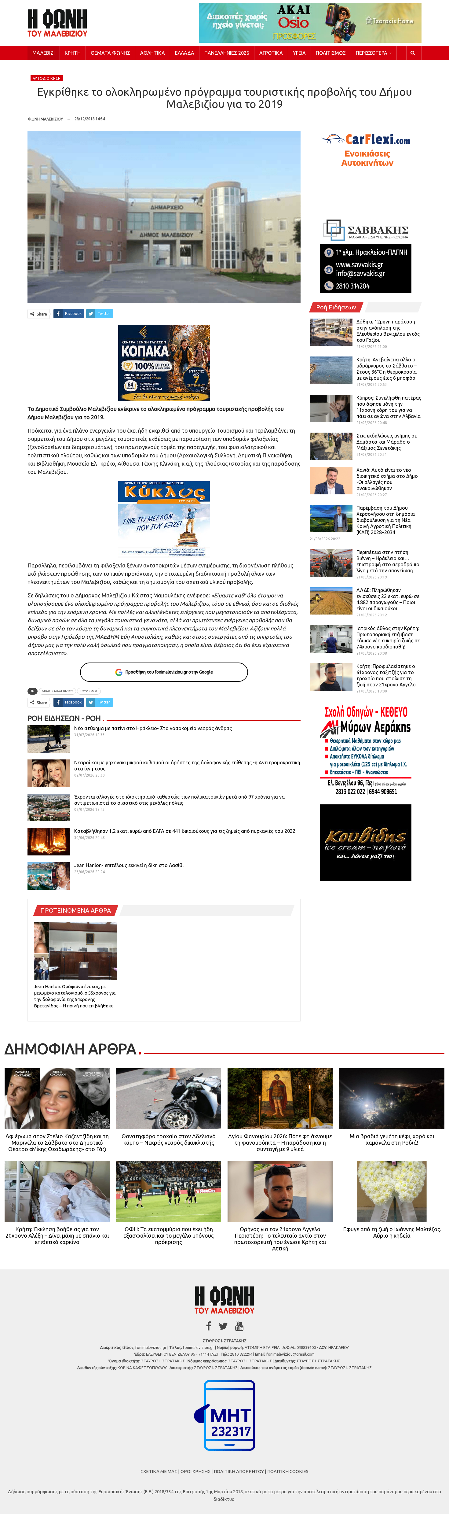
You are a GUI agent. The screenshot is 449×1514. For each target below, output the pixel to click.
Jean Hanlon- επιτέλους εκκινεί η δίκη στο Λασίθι (129, 865)
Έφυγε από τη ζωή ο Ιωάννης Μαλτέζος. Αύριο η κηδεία (392, 1232)
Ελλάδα (184, 53)
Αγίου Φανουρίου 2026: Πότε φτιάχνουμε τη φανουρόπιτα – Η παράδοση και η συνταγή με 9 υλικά (280, 1142)
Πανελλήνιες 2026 (226, 53)
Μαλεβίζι (43, 53)
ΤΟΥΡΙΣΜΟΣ (89, 691)
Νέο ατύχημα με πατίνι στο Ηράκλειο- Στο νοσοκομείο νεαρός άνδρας (153, 728)
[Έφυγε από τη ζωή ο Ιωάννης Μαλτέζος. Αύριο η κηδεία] (391, 1191)
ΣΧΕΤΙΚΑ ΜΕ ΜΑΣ (159, 1471)
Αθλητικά (152, 53)
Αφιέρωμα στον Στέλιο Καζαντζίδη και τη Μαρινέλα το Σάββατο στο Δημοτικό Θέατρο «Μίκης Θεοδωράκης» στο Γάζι (57, 1142)
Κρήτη (73, 53)
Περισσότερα (371, 53)
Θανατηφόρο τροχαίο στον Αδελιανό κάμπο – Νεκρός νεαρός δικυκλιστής (169, 1139)
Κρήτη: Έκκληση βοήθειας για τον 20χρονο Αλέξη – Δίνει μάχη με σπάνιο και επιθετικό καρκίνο (57, 1235)
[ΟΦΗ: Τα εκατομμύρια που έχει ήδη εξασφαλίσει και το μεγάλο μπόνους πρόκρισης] (168, 1191)
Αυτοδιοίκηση (47, 78)
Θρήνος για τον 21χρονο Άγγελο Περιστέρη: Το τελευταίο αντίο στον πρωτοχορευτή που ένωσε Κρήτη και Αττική (280, 1238)
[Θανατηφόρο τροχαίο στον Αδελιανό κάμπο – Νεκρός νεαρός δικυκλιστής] (168, 1098)
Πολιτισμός (331, 53)
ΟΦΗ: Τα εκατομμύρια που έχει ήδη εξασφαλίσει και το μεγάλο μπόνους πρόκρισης (168, 1235)
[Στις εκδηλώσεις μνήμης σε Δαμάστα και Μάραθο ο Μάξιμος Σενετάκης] (331, 446)
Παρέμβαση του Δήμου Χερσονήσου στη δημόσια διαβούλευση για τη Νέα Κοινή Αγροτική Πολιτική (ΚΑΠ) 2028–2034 (385, 520)
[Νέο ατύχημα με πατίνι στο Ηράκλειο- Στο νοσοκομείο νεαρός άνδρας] (48, 739)
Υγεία (299, 53)
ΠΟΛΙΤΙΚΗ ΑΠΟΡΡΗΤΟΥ (239, 1471)
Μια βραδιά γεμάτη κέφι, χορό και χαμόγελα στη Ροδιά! (392, 1139)
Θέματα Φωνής (110, 53)
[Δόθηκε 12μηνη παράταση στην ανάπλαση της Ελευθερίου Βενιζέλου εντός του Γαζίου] (331, 332)
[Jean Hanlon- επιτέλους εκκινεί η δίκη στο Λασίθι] (48, 876)
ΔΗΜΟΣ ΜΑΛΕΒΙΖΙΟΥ (57, 691)
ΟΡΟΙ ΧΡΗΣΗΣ (195, 1471)
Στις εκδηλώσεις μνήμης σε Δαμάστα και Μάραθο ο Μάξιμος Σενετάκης (386, 442)
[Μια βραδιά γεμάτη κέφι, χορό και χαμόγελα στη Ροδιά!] (391, 1098)
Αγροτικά (271, 53)
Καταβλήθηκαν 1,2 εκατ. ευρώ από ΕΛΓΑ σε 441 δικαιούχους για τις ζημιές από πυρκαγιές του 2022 (184, 831)
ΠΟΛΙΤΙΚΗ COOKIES (287, 1471)
